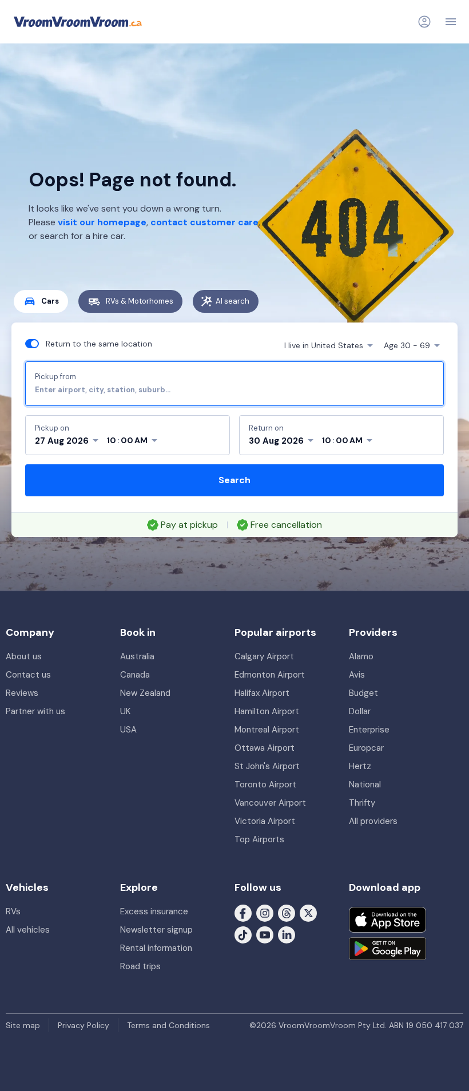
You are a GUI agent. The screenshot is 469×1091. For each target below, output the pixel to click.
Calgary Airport (264, 656)
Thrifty (362, 803)
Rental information (156, 948)
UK (125, 711)
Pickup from (55, 376)
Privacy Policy (83, 1025)
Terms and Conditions (168, 1025)
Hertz (360, 766)
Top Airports (259, 839)
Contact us (28, 674)
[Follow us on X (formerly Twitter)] (308, 912)
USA (128, 729)
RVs (13, 911)
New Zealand (145, 693)
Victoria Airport (264, 821)
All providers (373, 821)
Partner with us (35, 711)
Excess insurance (154, 911)
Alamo (361, 656)
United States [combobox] (323, 345)
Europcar (366, 748)
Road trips (140, 966)
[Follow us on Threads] (286, 912)
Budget (363, 693)
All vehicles (28, 929)
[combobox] (234, 389)
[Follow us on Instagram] (264, 912)
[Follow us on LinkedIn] (286, 934)
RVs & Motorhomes (139, 301)
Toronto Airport (265, 784)
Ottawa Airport (264, 748)
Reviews (22, 693)
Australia (137, 656)
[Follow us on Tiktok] (243, 934)
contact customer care (204, 222)
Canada (135, 674)
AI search (232, 301)
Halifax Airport (261, 693)
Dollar (360, 711)
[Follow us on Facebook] (243, 912)
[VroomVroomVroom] (78, 22)
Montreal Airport (266, 729)
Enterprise (369, 729)
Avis (357, 674)
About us (24, 656)
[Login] (424, 21)
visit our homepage (102, 222)
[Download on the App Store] (387, 920)
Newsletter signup (156, 929)
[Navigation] (450, 21)
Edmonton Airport (269, 674)
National (365, 784)
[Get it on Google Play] (387, 948)
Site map (23, 1025)
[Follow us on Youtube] (264, 934)
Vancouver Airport (270, 803)
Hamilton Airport (266, 711)
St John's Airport (267, 766)
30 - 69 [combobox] (407, 345)
